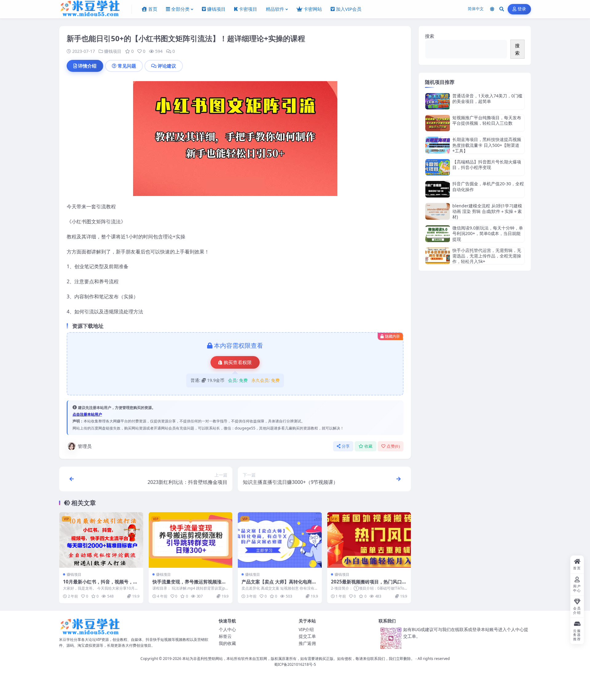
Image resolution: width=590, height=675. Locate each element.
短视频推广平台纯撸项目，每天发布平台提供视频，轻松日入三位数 (486, 120)
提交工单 (307, 636)
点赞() (393, 446)
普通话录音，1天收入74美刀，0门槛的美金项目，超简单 (487, 98)
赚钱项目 (112, 51)
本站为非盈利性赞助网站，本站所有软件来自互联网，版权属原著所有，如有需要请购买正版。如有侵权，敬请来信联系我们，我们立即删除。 (298, 658)
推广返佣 (307, 643)
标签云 (225, 636)
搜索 (429, 36)
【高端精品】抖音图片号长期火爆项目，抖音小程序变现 (486, 164)
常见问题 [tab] (127, 66)
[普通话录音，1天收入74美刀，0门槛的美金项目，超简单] (437, 101)
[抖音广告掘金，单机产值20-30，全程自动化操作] (437, 189)
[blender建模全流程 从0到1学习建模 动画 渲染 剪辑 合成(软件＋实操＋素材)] (437, 211)
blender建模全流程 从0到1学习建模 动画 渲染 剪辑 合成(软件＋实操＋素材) (487, 211)
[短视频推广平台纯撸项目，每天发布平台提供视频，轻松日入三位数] (437, 123)
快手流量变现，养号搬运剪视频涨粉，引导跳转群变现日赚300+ (187, 585)
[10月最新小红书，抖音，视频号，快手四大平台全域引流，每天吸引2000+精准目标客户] (101, 540)
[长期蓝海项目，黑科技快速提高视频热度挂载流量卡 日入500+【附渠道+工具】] (437, 145)
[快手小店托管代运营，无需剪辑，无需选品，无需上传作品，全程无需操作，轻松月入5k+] (437, 256)
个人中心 (227, 629)
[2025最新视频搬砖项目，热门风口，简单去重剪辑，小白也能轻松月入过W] (369, 540)
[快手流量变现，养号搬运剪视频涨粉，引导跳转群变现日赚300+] (191, 540)
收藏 (368, 446)
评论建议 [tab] (167, 66)
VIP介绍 (306, 629)
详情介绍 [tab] (87, 66)
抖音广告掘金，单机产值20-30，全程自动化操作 (488, 186)
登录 (521, 9)
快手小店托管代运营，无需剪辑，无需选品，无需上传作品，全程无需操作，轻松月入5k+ (486, 255)
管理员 (85, 446)
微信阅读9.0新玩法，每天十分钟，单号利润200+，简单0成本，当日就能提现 (487, 233)
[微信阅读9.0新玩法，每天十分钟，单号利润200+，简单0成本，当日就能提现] (437, 233)
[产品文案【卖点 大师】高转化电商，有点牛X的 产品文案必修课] (280, 540)
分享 (346, 446)
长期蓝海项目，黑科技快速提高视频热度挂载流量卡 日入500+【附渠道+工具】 (486, 144)
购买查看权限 (238, 362)
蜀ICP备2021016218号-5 (295, 664)
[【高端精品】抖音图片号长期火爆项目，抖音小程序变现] (437, 167)
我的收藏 (227, 643)
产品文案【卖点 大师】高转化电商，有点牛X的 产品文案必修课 (279, 585)
